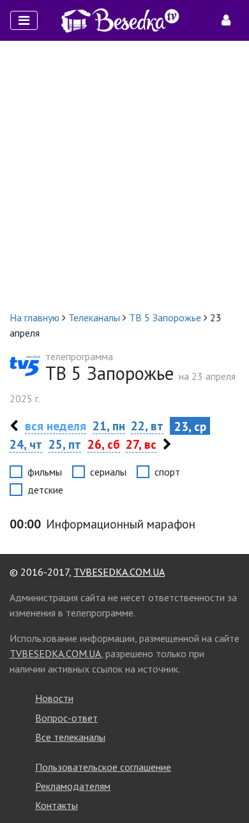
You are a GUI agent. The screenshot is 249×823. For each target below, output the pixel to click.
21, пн (109, 425)
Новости (54, 698)
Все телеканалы (70, 737)
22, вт (147, 425)
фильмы (44, 471)
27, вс (141, 444)
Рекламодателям (72, 786)
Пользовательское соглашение (103, 767)
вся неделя (55, 425)
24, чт (26, 444)
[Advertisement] (124, 175)
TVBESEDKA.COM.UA (119, 571)
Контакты (56, 805)
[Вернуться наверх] (226, 785)
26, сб (103, 444)
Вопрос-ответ (66, 717)
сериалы (108, 471)
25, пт (65, 444)
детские (45, 489)
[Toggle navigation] (24, 20)
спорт (167, 471)
